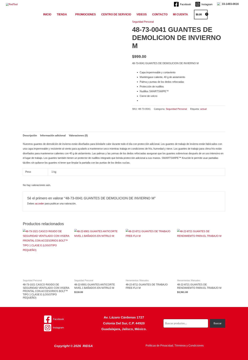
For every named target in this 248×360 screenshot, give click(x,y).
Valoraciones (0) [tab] (78, 135)
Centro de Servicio (116, 14)
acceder (39, 203)
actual (203, 109)
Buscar (218, 323)
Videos (141, 14)
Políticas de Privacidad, (160, 345)
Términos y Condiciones (189, 345)
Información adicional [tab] (53, 135)
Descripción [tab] (30, 135)
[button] (213, 14)
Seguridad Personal (143, 21)
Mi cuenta (180, 14)
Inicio (47, 14)
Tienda (62, 14)
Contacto (160, 14)
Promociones (85, 14)
